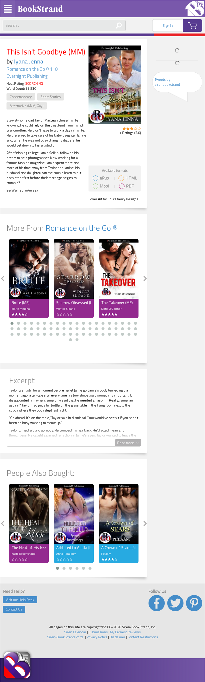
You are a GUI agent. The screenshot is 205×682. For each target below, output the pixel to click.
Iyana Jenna (28, 61)
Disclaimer (117, 637)
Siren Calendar (75, 631)
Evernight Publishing (27, 76)
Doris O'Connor (111, 308)
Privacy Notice (97, 637)
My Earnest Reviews (125, 631)
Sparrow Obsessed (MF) (73, 302)
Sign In (168, 25)
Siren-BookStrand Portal (65, 637)
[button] (12, 323)
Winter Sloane (65, 308)
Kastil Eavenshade (24, 553)
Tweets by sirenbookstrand (167, 82)
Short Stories (50, 96)
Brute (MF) (21, 302)
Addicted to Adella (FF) (73, 547)
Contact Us (14, 609)
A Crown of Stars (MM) (118, 547)
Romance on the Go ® (82, 228)
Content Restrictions (143, 637)
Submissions (98, 631)
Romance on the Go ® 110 (32, 69)
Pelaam (106, 553)
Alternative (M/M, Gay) (27, 105)
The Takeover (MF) (117, 302)
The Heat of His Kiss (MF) (29, 547)
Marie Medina (21, 308)
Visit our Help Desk (20, 599)
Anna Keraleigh (66, 553)
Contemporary (21, 96)
